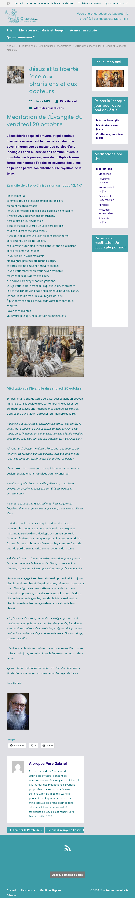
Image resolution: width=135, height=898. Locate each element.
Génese (11, 895)
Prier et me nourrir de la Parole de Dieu (50, 3)
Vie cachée (105, 173)
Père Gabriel (68, 101)
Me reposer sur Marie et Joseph (42, 30)
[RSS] (68, 848)
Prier (10, 30)
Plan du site (28, 890)
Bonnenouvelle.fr (117, 890)
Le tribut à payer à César (64, 830)
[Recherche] (8, 3)
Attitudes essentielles (88, 45)
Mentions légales (50, 890)
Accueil (19, 3)
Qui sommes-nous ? (117, 3)
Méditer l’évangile (107, 120)
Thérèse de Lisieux (89, 3)
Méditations (64, 45)
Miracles (104, 204)
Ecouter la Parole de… (27, 830)
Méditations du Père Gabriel (36, 45)
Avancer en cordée (83, 30)
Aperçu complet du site (67, 875)
